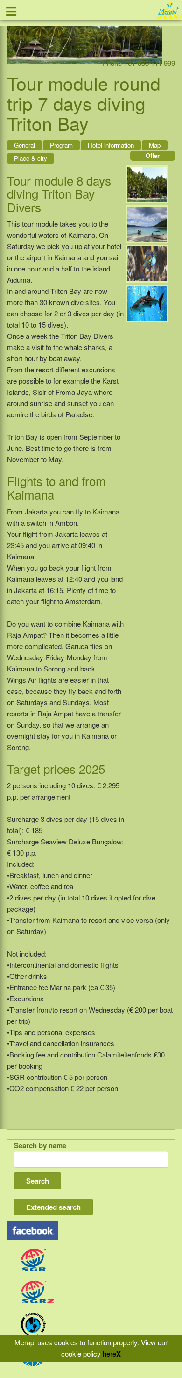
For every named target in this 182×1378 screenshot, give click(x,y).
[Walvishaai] (147, 302)
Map (155, 145)
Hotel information (111, 145)
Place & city (30, 158)
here (109, 1353)
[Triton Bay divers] (147, 183)
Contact (26, 38)
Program (61, 145)
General (24, 145)
